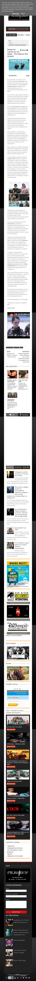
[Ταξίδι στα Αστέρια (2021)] (18, 771)
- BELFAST (9, 854)
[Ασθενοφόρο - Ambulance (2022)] (18, 734)
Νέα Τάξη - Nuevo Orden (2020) (15, 815)
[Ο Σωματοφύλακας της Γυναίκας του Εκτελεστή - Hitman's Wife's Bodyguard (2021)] (18, 751)
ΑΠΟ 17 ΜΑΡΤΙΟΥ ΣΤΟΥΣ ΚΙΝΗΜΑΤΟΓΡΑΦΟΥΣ (14, 712)
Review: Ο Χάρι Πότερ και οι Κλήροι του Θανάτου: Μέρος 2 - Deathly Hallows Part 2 (22, 932)
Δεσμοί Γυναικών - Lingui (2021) (15, 798)
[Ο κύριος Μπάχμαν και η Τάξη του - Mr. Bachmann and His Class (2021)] (18, 822)
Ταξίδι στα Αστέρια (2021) (14, 781)
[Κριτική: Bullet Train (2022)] (18, 717)
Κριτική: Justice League (20, 960)
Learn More (15, 13)
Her (15, 108)
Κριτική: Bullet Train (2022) (14, 727)
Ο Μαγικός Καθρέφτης (19, 940)
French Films (16, 347)
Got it (23, 13)
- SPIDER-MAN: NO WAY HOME (15, 856)
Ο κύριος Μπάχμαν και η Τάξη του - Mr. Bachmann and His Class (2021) (18, 833)
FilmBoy (18, 974)
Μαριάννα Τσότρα (9, 347)
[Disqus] (18, 441)
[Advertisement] (21, 23)
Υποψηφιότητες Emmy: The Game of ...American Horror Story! (21, 473)
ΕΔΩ (8, 304)
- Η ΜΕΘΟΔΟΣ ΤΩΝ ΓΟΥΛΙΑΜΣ (15, 848)
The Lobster (22, 106)
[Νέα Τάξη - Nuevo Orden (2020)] (18, 805)
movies (10, 42)
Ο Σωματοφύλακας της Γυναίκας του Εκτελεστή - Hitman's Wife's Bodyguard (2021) (18, 762)
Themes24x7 (23, 975)
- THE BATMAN (11, 846)
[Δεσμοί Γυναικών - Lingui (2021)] (18, 788)
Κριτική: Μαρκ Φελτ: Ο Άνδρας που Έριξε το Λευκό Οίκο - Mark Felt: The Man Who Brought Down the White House (21, 512)
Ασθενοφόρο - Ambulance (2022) (16, 744)
